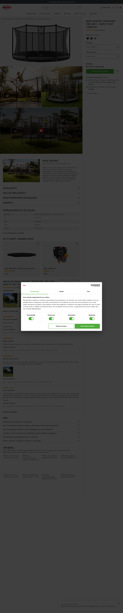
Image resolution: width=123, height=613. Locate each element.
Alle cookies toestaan (87, 326)
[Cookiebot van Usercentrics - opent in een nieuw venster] (92, 285)
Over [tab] (88, 291)
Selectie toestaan (61, 326)
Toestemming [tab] (34, 291)
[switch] (51, 318)
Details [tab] (61, 291)
